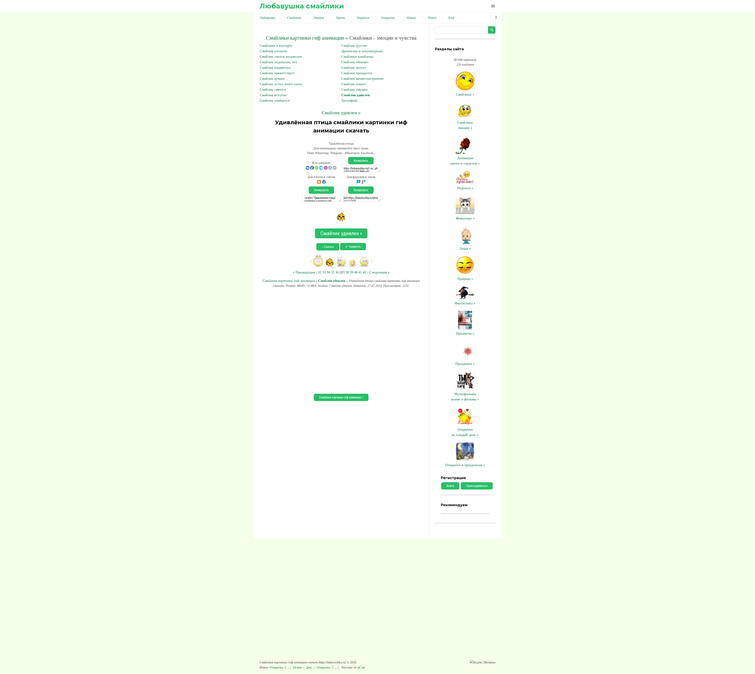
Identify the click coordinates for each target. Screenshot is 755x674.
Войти (450, 486)
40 (356, 272)
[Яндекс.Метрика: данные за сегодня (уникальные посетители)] (482, 662)
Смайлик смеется (273, 89)
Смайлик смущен (354, 89)
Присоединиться (476, 486)
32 (319, 272)
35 (332, 272)
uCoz (361, 667)
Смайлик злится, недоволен (281, 56)
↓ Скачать (328, 247)
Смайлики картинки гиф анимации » (307, 38)
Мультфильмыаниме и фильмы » (465, 396)
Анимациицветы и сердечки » (465, 160)
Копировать (361, 161)
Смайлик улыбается (275, 100)
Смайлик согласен (273, 51)
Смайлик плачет (353, 84)
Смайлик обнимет (355, 62)
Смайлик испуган (273, 95)
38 (347, 272)
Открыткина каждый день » (465, 432)
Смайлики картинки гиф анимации (288, 281)
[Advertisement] (341, 340)
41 (360, 272)
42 (364, 272)
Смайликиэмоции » (465, 125)
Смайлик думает (272, 78)
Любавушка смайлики (302, 6)
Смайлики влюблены (357, 56)
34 (328, 272)
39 (351, 272)
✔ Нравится (353, 246)
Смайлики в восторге (276, 45)
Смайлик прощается (356, 73)
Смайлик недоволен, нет (278, 62)
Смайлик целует (353, 67)
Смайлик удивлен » (341, 112)
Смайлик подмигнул (275, 67)
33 (324, 272)
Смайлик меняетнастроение (362, 78)
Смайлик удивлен (355, 95)
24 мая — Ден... (303, 667)
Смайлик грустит (354, 45)
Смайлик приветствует (277, 73)
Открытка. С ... (280, 667)
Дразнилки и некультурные (362, 51)
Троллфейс (349, 100)
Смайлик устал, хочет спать (281, 84)
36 (337, 272)
